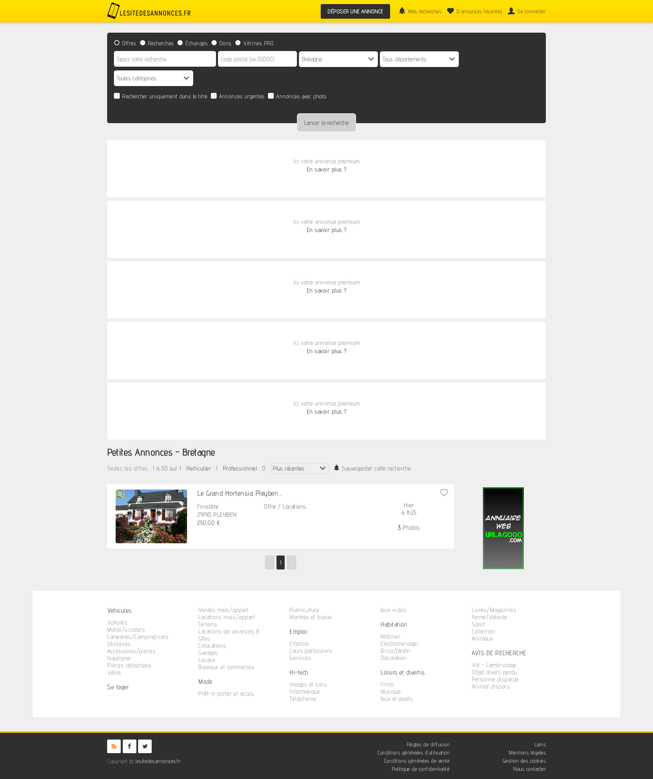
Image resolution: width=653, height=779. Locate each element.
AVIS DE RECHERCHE (499, 653)
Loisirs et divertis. (403, 672)
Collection (483, 631)
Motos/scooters (126, 629)
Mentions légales (527, 752)
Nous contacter (529, 769)
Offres (129, 43)
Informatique (304, 691)
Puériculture (304, 609)
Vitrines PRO (258, 43)
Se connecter (531, 11)
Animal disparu (490, 686)
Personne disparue (495, 679)
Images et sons (308, 684)
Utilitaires (119, 643)
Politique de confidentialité (421, 769)
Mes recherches (424, 11)
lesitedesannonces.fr (157, 761)
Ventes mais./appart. (223, 609)
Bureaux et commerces (226, 666)
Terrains (207, 624)
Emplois (299, 643)
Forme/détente (489, 616)
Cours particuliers (310, 650)
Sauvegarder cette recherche (376, 468)
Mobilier (391, 636)
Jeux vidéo (393, 609)
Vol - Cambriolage (494, 664)
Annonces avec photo (301, 96)
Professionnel (240, 468)
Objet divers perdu (494, 672)
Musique (391, 691)
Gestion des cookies (524, 761)
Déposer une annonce (355, 11)
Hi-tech (298, 672)
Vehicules (119, 610)
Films (387, 684)
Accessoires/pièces (131, 650)
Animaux (482, 638)
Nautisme (119, 658)
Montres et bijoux (310, 616)
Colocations (212, 645)
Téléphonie (302, 698)
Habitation (394, 624)
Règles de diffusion (428, 744)
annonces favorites (479, 11)
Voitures (117, 622)
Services (300, 657)
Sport (478, 624)
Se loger (118, 687)
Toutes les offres (127, 468)
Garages (208, 652)
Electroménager (400, 643)
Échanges (196, 43)
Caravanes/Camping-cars (137, 636)
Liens (540, 744)
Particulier (199, 468)
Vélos (114, 672)
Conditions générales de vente (417, 761)
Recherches (161, 43)
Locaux (207, 659)
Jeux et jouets (397, 698)
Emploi (298, 631)
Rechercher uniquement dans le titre (164, 96)
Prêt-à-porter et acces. (226, 693)
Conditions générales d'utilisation (414, 752)
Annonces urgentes (242, 96)
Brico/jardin (395, 650)
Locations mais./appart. (227, 616)
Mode (205, 681)
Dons (225, 43)
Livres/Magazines (494, 609)
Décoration (393, 657)
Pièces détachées (129, 665)
